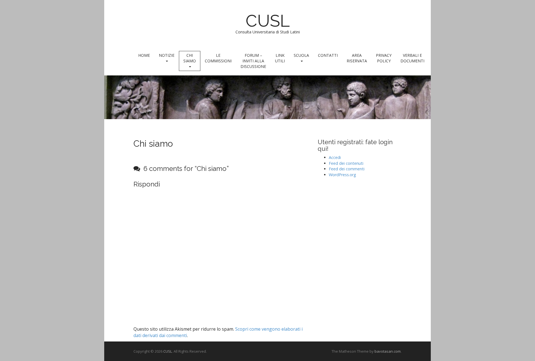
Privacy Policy (383, 58)
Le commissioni (218, 58)
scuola (301, 55)
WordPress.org (342, 174)
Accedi (335, 157)
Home (144, 55)
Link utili (280, 58)
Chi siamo (189, 58)
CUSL (267, 21)
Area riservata (357, 58)
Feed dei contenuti (346, 163)
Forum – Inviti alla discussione (253, 61)
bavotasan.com (387, 351)
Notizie (166, 55)
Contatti (328, 55)
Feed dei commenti (346, 168)
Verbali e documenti (412, 58)
